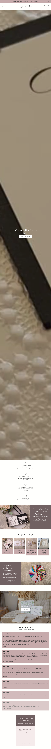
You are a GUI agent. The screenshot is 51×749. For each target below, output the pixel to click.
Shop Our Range (25, 236)
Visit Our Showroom (25, 240)
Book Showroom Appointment (11, 581)
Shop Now (40, 525)
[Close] (48, 1)
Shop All (25, 609)
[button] (2, 5)
